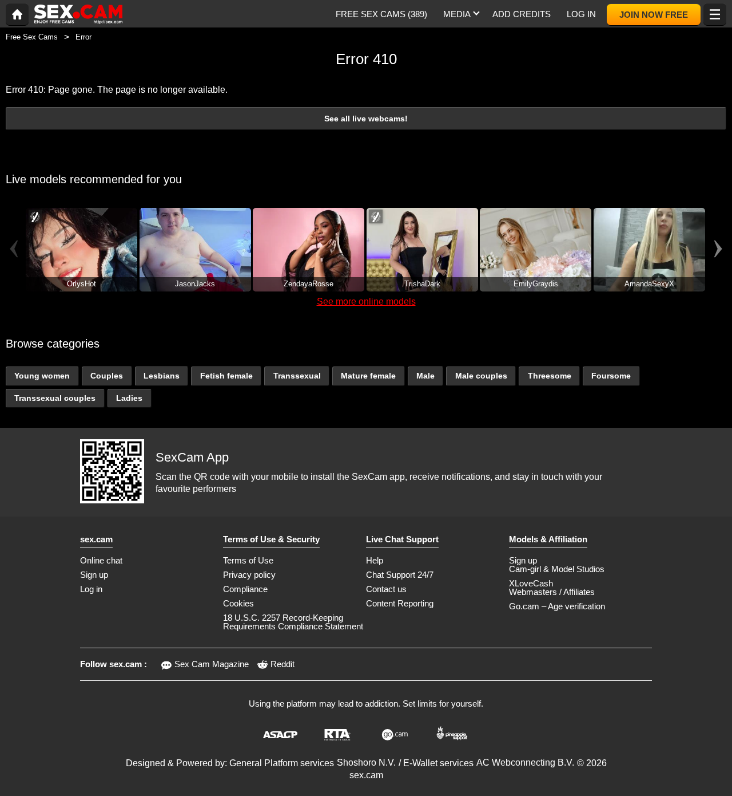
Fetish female (226, 375)
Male (425, 375)
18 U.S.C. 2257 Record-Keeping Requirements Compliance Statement (293, 622)
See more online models (366, 301)
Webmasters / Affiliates (552, 592)
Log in (91, 589)
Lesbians (162, 375)
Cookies (238, 603)
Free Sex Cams (32, 37)
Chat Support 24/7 (399, 575)
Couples (106, 375)
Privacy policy (249, 575)
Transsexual (297, 375)
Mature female (368, 375)
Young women (42, 375)
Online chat (101, 560)
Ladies (129, 398)
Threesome (549, 375)
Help (374, 560)
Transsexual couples (55, 398)
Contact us (386, 589)
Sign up (94, 575)
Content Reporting (399, 603)
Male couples (481, 375)
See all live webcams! (366, 118)
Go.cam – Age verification (557, 606)
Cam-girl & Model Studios (556, 569)
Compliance (245, 589)
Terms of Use (248, 560)
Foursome (611, 375)
